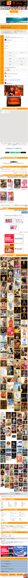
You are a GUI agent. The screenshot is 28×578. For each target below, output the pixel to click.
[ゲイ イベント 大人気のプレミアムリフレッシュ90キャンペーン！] (3, 258)
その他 (20, 520)
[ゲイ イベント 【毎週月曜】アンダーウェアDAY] (14, 431)
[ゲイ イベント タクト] (25, 416)
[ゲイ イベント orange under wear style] (3, 395)
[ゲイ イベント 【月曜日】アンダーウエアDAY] (25, 427)
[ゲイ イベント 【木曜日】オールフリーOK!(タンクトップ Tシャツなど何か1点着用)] (25, 475)
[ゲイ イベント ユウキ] (11, 479)
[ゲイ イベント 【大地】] (19, 422)
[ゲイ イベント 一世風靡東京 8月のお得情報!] (24, 280)
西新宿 (16, 503)
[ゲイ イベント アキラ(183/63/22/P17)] (3, 270)
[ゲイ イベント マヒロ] (3, 263)
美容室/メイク (4, 515)
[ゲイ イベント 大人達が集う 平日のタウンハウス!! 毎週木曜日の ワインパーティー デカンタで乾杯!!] (7, 473)
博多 (22, 506)
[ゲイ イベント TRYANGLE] (10, 305)
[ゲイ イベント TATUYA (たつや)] (17, 310)
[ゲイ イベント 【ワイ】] (16, 466)
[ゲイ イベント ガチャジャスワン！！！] (3, 437)
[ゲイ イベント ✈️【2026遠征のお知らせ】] (3, 371)
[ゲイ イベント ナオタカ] (25, 479)
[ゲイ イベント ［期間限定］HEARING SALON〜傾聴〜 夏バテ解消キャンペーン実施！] (17, 292)
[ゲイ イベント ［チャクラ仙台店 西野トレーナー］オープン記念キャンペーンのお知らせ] (10, 321)
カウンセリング (13, 518)
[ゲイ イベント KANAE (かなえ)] (24, 316)
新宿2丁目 (23, 503)
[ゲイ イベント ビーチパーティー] (3, 444)
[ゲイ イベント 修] (21, 484)
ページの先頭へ (20, 574)
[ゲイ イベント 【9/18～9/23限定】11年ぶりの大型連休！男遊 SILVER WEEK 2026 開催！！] (25, 470)
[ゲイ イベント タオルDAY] (16, 471)
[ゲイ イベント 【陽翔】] (24, 351)
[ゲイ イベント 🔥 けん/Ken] (25, 422)
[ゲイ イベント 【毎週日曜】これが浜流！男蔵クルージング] (10, 280)
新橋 (2, 503)
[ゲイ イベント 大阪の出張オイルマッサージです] (3, 322)
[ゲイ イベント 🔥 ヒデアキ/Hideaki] (17, 354)
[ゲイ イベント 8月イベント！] (24, 258)
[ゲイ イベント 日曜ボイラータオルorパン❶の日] (17, 262)
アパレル (12, 515)
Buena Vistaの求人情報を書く (21, 210)
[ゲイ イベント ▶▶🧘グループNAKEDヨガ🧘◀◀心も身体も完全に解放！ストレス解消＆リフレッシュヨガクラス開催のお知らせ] (10, 395)
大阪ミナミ (3, 506)
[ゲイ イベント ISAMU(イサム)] (3, 277)
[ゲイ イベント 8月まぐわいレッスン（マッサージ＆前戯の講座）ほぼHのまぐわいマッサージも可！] (17, 316)
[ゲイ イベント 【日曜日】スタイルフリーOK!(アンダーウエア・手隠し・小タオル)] (24, 272)
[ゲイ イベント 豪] (25, 438)
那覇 (2, 507)
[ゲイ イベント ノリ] (3, 303)
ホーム (5, 11)
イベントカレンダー (18, 14)
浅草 (22, 502)
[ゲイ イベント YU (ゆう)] (14, 414)
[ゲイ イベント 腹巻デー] (17, 272)
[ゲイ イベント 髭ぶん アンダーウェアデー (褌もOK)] (24, 333)
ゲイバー (12, 23)
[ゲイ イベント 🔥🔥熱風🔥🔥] (2, 466)
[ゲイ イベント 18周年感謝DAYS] (8, 450)
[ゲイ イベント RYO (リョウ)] (24, 309)
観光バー (21, 512)
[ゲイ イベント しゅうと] (2, 478)
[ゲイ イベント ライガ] (7, 485)
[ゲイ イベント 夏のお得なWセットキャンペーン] (10, 313)
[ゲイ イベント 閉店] (25, 444)
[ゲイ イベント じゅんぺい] (8, 415)
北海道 (5, 23)
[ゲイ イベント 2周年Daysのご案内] (3, 451)
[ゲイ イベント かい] (17, 302)
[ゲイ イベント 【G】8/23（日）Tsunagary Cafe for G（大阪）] (10, 356)
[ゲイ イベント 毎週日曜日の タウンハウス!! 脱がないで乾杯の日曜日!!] (10, 331)
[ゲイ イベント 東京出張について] (16, 489)
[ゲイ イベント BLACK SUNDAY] (10, 370)
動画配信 (3, 520)
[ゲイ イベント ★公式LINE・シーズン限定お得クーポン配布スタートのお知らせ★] (3, 356)
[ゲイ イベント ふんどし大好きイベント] (3, 363)
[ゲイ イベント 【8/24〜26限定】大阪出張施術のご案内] (8, 427)
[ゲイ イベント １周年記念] (3, 285)
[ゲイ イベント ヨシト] (17, 329)
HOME (1, 23)
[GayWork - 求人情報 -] (24, 212)
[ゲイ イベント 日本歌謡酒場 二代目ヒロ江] (11, 466)
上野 (15, 502)
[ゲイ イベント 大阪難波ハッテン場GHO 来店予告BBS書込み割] (21, 475)
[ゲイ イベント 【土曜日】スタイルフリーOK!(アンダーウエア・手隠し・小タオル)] (25, 489)
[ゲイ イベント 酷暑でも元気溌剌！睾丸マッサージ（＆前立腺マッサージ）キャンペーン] (10, 380)
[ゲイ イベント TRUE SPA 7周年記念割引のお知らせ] (17, 282)
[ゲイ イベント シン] (3, 422)
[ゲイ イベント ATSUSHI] (17, 386)
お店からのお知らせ (9, 14)
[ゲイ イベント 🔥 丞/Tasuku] (16, 486)
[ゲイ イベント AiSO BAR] (14, 436)
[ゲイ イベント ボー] (10, 340)
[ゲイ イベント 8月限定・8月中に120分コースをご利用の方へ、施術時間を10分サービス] (10, 297)
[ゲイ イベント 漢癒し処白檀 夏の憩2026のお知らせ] (10, 388)
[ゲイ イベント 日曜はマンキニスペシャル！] (24, 373)
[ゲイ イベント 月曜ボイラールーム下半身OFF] (8, 432)
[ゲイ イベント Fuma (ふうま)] (24, 302)
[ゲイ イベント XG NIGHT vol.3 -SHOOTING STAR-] (24, 342)
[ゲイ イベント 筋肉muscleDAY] (3, 430)
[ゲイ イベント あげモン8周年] (19, 459)
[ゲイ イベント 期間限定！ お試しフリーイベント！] (24, 291)
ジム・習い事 (21, 513)
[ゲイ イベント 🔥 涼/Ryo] (16, 483)
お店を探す (14, 11)
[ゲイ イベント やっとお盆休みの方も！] (24, 406)
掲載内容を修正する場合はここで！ (8, 536)
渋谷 (9, 503)
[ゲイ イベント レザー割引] (3, 330)
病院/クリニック (22, 515)
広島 (15, 506)
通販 (20, 518)
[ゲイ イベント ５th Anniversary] (19, 444)
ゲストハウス (3, 513)
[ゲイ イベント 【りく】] (8, 422)
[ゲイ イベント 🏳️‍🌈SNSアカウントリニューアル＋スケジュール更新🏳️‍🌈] (24, 380)
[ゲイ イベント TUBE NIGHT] (3, 338)
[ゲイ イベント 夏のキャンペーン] (17, 396)
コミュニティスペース (14, 517)
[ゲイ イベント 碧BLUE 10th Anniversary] (24, 397)
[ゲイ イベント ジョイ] (17, 322)
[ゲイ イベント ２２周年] (25, 459)
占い (2, 518)
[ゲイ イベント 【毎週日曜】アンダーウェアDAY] (24, 287)
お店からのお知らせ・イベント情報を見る (19, 492)
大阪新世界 (10, 506)
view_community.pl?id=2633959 (13, 79)
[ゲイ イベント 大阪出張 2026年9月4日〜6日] (21, 479)
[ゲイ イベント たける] (11, 485)
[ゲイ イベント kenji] (24, 388)
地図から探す (22, 11)
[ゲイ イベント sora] (19, 429)
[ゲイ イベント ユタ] (3, 380)
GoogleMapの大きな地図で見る (14, 148)
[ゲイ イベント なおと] (2, 484)
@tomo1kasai (9, 83)
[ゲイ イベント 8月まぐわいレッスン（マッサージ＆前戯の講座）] (10, 259)
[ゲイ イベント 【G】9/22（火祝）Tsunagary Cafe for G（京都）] (21, 465)
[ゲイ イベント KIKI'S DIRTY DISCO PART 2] (24, 365)
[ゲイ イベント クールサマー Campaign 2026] (3, 348)
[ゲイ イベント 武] (17, 335)
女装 (2, 516)
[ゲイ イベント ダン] (17, 344)
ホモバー (3, 512)
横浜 (2, 504)
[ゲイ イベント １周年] (14, 455)
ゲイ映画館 (12, 520)
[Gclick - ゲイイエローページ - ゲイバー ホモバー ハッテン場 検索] (14, 3)
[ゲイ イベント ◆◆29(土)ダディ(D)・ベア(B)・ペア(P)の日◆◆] (25, 466)
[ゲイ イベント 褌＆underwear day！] (24, 324)
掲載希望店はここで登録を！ (6, 534)
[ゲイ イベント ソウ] (3, 387)
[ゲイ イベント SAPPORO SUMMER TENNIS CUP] (25, 452)
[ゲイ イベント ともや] (21, 489)
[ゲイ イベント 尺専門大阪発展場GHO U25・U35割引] (14, 427)
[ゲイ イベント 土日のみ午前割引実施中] (21, 471)
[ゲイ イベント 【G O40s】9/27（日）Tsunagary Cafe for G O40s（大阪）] (16, 480)
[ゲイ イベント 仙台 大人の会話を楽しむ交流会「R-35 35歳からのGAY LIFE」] (8, 444)
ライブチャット (22, 516)
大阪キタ (23, 504)
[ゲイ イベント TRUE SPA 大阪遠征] (17, 371)
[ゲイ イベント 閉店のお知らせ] (8, 456)
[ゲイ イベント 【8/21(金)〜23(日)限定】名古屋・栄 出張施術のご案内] (24, 358)
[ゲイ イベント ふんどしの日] (3, 404)
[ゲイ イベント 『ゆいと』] (10, 273)
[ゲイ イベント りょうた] (2, 472)
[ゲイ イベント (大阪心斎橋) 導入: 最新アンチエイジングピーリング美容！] (3, 313)
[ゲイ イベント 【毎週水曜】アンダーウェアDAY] (21, 468)
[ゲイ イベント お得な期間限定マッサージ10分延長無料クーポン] (10, 349)
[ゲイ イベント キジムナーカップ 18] (3, 459)
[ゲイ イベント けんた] (7, 466)
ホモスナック (12, 512)
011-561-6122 (9, 40)
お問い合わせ (12, 574)
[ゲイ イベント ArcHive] (7, 479)
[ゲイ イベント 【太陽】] (11, 472)
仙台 (9, 502)
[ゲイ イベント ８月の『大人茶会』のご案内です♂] (19, 436)
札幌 (8, 23)
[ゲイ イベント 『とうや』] (14, 420)
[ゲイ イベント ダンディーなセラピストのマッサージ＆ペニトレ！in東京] (25, 432)
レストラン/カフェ (13, 513)
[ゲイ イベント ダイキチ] (10, 265)
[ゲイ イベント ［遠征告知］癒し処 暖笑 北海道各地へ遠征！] (17, 364)
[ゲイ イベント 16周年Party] (19, 452)
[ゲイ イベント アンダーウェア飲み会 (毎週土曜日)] (24, 296)
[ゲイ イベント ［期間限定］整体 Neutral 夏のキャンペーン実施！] (10, 287)
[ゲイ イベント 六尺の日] (16, 474)
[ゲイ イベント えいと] (16, 477)
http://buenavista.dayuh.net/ (10, 67)
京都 (15, 504)
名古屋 (9, 504)
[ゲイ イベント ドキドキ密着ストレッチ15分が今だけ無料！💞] (24, 264)
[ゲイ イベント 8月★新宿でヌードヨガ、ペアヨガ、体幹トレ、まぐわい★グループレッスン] (10, 361)
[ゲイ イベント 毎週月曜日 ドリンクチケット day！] (3, 415)
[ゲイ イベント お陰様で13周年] (17, 408)
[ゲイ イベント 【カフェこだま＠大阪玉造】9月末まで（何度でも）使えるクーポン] (10, 403)
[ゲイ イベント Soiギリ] (19, 415)
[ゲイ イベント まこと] (17, 378)
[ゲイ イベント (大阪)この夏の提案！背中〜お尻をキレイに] (3, 294)
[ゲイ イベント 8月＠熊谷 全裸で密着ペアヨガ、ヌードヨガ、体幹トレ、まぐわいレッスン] (25, 484)
